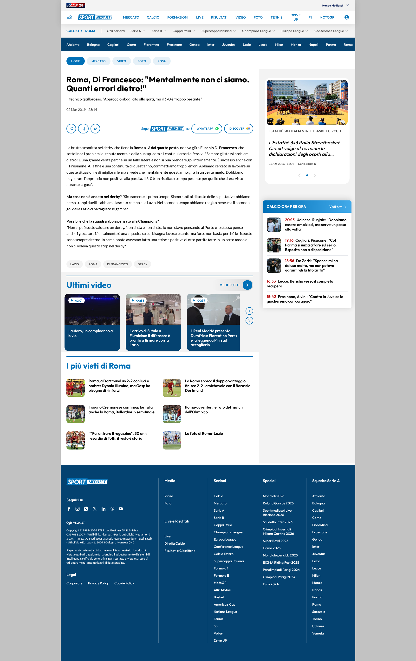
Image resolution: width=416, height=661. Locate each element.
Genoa (317, 539)
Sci (216, 626)
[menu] (69, 17)
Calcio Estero (224, 554)
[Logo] (95, 17)
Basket (219, 597)
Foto (167, 503)
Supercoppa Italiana (229, 561)
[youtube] (120, 508)
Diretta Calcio (174, 543)
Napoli (317, 590)
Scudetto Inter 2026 (277, 522)
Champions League (228, 532)
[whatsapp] (86, 508)
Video (168, 496)
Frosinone (319, 532)
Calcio (218, 496)
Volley (218, 633)
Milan (316, 575)
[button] (75, 61)
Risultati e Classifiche (179, 551)
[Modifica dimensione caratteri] (95, 128)
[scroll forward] (249, 320)
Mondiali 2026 (273, 496)
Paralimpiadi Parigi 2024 (281, 570)
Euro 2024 (271, 584)
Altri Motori (222, 590)
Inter (315, 546)
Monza (317, 583)
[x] (94, 508)
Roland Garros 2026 (278, 503)
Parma (317, 597)
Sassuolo (318, 611)
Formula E (221, 575)
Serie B (219, 518)
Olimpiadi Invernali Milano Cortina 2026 (278, 531)
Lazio (316, 561)
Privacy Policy (98, 583)
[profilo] (346, 17)
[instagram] (77, 508)
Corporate (74, 583)
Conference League (228, 546)
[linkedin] (103, 508)
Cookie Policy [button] (124, 583)
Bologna (318, 503)
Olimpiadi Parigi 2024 (279, 577)
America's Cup (224, 604)
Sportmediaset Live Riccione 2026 (277, 512)
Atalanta (318, 496)
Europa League (225, 539)
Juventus (318, 554)
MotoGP (220, 583)
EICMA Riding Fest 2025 (281, 562)
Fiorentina (320, 525)
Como (316, 518)
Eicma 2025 (272, 548)
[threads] (112, 508)
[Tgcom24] (75, 5)
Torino (317, 619)
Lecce (316, 568)
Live (167, 536)
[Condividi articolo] (71, 128)
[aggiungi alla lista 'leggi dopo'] (83, 128)
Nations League (225, 611)
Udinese (318, 626)
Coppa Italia (223, 525)
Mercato (220, 503)
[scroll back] (249, 311)
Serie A (219, 510)
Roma (316, 604)
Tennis (218, 619)
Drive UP (220, 640)
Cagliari (318, 510)
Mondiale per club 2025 (280, 555)
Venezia (318, 633)
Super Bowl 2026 (275, 541)
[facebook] (68, 508)
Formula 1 (221, 568)
